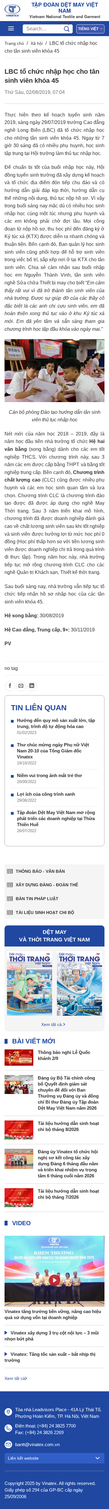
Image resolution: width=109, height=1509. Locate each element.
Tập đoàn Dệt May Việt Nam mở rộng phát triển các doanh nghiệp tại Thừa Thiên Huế (56, 818)
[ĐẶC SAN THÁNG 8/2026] (29, 983)
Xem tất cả (51, 1024)
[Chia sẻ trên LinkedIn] (32, 686)
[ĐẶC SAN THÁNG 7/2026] (79, 983)
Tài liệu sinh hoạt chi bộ (45, 912)
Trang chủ (14, 43)
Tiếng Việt (88, 29)
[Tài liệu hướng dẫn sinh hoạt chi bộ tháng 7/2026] (19, 1197)
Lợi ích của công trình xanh (46, 794)
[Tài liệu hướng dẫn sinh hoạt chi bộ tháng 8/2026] (19, 1129)
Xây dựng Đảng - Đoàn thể (47, 884)
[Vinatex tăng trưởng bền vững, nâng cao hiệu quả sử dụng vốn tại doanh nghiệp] (54, 1287)
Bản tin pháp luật (37, 898)
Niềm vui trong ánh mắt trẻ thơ (49, 775)
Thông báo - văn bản (40, 871)
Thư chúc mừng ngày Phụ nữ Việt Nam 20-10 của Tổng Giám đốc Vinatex (53, 750)
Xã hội (37, 43)
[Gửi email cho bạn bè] (21, 686)
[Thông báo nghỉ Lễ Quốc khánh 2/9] (19, 1057)
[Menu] (11, 28)
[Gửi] (67, 28)
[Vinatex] (12, 10)
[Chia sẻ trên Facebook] (10, 686)
